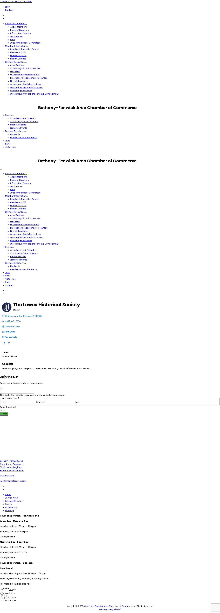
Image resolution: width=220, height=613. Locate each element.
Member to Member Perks (23, 137)
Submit (4, 414)
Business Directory (14, 131)
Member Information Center (24, 49)
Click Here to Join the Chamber (16, 1)
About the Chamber (15, 23)
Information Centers (20, 33)
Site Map (9, 510)
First (38, 402)
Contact (9, 10)
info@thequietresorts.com (13, 481)
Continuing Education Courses (25, 68)
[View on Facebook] (4, 344)
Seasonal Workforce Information (26, 87)
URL (2, 388)
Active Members (18, 26)
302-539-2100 (7, 475)
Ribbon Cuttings (18, 58)
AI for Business (17, 65)
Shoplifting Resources (21, 90)
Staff (12, 39)
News (7, 143)
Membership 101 (18, 52)
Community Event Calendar (24, 121)
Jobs (7, 140)
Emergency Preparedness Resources (28, 77)
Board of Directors (19, 30)
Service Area (16, 36)
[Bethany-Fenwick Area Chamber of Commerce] (19, 108)
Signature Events (18, 127)
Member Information (15, 46)
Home (8, 494)
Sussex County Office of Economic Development (34, 93)
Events (8, 115)
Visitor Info (10, 147)
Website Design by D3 (110, 609)
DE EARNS (15, 71)
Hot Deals (15, 134)
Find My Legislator (19, 81)
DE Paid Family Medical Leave (24, 74)
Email (8, 407)
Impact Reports (18, 124)
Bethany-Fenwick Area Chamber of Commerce (109, 606)
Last (77, 402)
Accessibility (11, 507)
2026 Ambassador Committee (25, 42)
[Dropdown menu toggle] (26, 24)
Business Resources (14, 61)
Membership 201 (18, 55)
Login (7, 6)
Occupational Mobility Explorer (25, 84)
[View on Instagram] (9, 344)
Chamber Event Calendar (23, 118)
